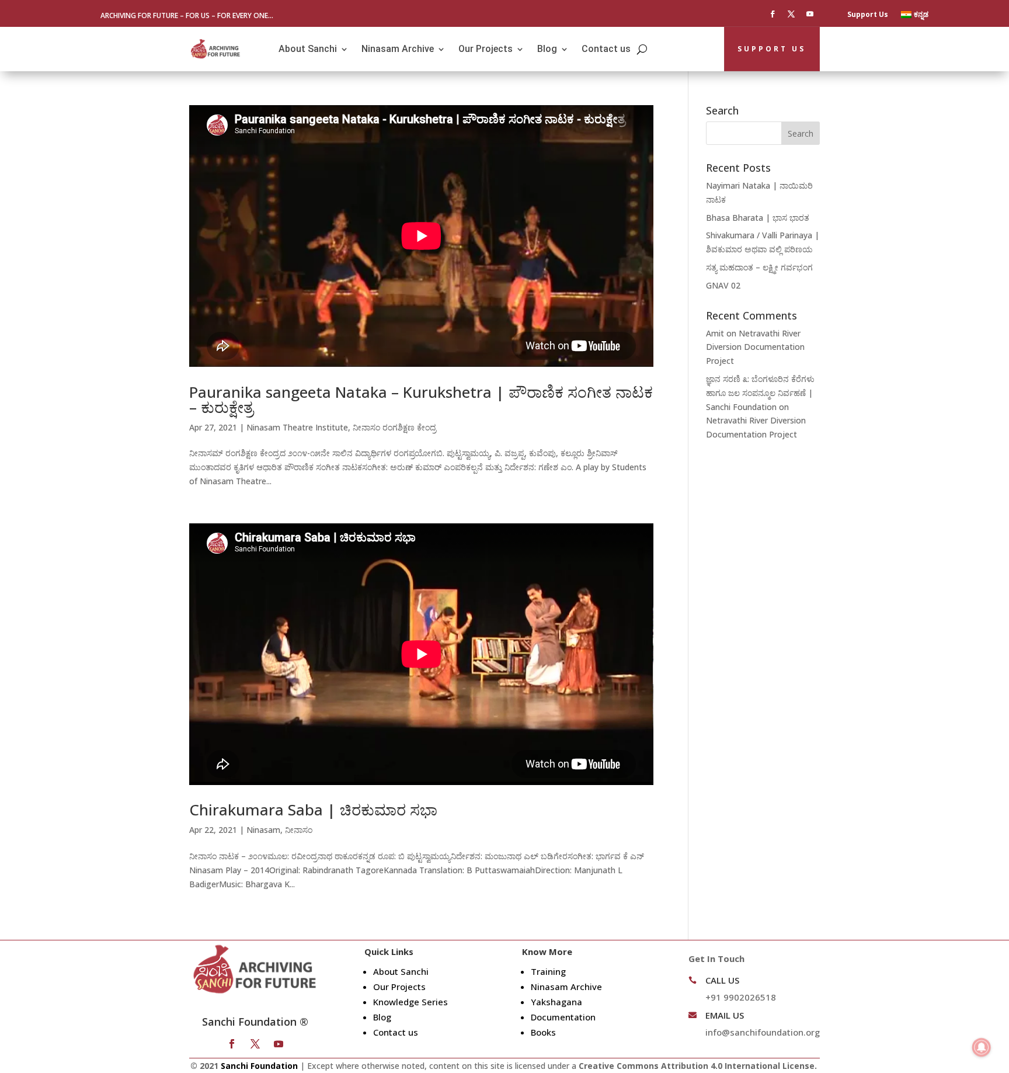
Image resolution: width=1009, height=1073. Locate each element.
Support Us (867, 15)
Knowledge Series (410, 1002)
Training (548, 971)
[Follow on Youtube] (810, 14)
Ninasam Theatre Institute (297, 427)
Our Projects (485, 48)
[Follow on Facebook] (773, 14)
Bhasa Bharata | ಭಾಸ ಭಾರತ (757, 217)
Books (543, 1032)
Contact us (606, 48)
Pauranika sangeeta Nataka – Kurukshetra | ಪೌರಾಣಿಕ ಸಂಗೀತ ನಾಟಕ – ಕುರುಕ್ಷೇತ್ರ (421, 399)
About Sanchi (308, 48)
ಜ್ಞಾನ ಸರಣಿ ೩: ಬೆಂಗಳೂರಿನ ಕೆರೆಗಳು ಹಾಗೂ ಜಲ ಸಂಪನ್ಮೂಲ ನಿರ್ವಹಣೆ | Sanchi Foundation (760, 392)
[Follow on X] (791, 14)
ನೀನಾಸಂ (298, 829)
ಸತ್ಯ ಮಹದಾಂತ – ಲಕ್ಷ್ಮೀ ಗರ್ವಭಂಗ (759, 267)
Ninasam (263, 829)
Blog (547, 48)
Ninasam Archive (397, 48)
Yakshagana (556, 1002)
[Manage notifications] (981, 1047)
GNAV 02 (723, 285)
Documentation (563, 1017)
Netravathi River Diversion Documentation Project (755, 347)
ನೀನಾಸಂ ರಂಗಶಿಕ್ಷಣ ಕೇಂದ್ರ (394, 427)
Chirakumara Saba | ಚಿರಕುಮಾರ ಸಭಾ (313, 809)
